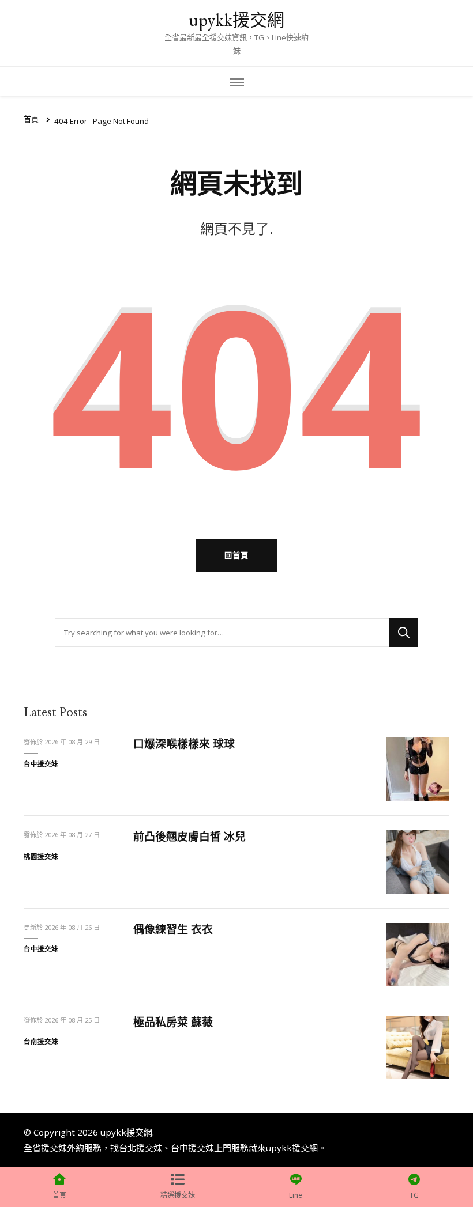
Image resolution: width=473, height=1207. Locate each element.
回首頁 (236, 555)
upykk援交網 (236, 20)
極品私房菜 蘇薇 (173, 1022)
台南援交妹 (41, 1041)
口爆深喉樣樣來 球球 (184, 743)
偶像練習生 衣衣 (173, 929)
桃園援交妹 (41, 856)
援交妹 (54, 1147)
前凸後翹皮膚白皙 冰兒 (189, 836)
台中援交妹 (41, 763)
